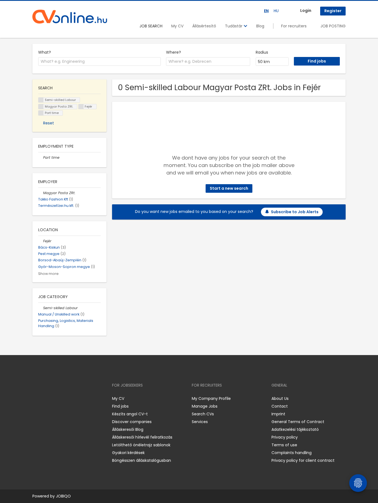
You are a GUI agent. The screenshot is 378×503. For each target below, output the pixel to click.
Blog (260, 26)
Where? (173, 52)
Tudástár (234, 26)
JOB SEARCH (150, 26)
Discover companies (132, 421)
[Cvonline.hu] (69, 17)
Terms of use (284, 445)
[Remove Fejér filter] (40, 241)
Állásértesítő (204, 26)
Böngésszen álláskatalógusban (141, 460)
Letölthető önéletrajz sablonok (141, 445)
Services (200, 421)
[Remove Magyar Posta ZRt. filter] (40, 193)
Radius (262, 52)
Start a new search (229, 188)
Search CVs (203, 414)
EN (266, 11)
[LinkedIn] (55, 398)
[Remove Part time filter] (40, 157)
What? (44, 52)
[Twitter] (63, 398)
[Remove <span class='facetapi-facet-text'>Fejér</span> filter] (81, 106)
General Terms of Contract (297, 421)
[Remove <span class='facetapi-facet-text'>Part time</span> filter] (40, 113)
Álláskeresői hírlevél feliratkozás (142, 437)
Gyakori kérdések (128, 452)
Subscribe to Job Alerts (295, 212)
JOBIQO (63, 496)
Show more (48, 273)
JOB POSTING (333, 26)
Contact (279, 406)
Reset (48, 123)
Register (332, 11)
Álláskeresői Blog (127, 429)
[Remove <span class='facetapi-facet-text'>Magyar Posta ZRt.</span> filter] (40, 106)
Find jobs (120, 406)
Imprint (278, 414)
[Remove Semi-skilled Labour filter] (40, 308)
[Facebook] (36, 398)
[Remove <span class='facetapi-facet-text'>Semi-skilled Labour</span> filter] (40, 100)
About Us (280, 398)
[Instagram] (46, 398)
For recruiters (294, 26)
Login (305, 10)
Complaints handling (291, 452)
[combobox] (99, 61)
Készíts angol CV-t (130, 414)
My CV (177, 26)
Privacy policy (284, 437)
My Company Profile (211, 398)
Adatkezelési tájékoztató (295, 429)
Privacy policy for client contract (303, 460)
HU (276, 11)
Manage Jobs (205, 406)
